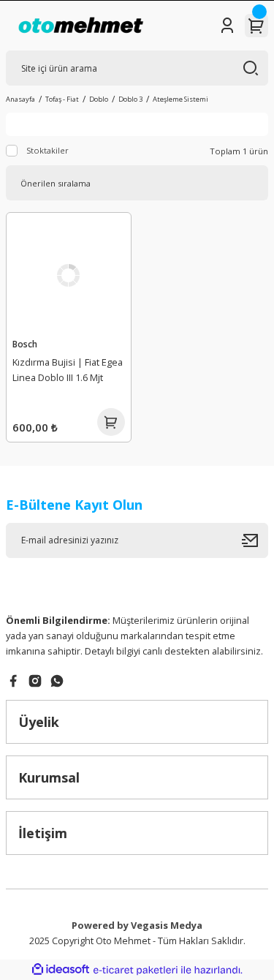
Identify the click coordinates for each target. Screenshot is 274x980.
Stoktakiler (47, 150)
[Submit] (255, 540)
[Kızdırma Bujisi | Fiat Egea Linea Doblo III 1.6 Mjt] (68, 275)
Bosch (24, 344)
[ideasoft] (60, 969)
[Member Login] (227, 25)
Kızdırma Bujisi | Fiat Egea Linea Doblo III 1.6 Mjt (67, 369)
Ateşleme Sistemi (180, 99)
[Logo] (81, 25)
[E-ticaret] (135, 970)
